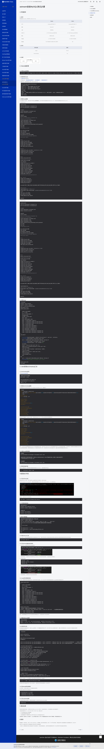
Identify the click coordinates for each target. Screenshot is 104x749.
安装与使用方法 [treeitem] (4, 82)
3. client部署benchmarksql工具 (95, 10)
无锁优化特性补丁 (44, 80)
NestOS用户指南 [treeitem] (5, 72)
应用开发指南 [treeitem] (4, 47)
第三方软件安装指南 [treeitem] (6, 57)
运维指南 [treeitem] (4, 26)
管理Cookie (87, 746)
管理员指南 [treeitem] (4, 23)
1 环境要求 (92, 6)
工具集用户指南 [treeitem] (5, 66)
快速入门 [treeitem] (4, 17)
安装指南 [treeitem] (4, 20)
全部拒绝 (81, 746)
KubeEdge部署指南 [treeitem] (6, 54)
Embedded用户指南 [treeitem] (6, 41)
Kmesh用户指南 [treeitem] (5, 87)
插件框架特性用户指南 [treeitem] (6, 93)
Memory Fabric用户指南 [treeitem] (6, 60)
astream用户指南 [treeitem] (5, 78)
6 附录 (91, 17)
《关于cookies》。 (54, 747)
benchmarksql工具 (24, 373)
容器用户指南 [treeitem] (4, 38)
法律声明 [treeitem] (4, 10)
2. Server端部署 (92, 8)
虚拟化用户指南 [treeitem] (5, 32)
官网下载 (23, 78)
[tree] (8, 378)
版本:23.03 (24, 1)
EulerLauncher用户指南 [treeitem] (6, 96)
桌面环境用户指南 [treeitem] (5, 63)
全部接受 (75, 746)
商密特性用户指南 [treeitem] (5, 75)
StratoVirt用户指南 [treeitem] (5, 35)
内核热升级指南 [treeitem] (5, 44)
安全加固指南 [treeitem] (4, 29)
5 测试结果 (92, 15)
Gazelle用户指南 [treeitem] (5, 69)
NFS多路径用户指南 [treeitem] (6, 90)
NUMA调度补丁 (37, 80)
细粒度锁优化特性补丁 (30, 80)
